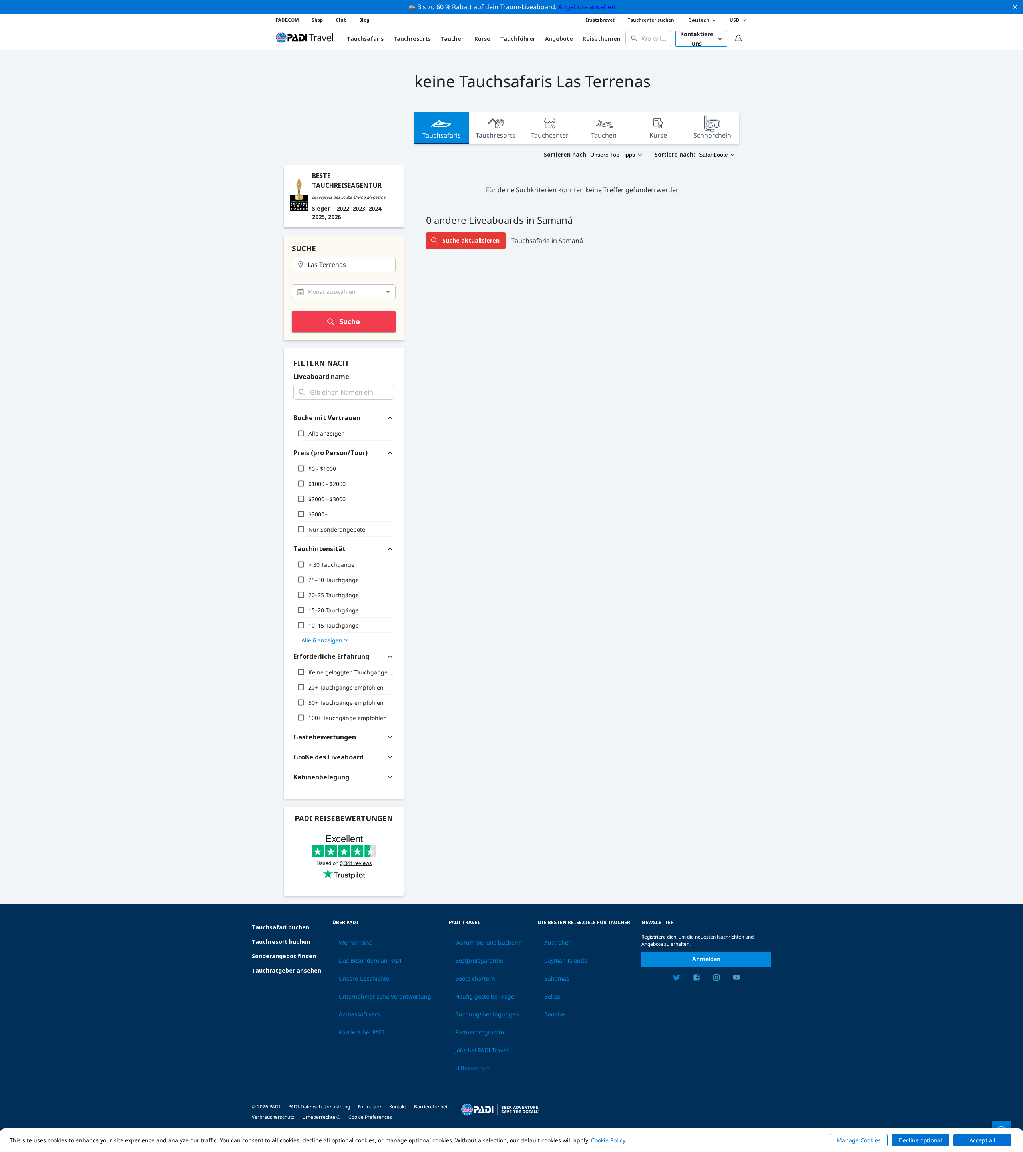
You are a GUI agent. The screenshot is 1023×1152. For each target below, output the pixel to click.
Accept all (982, 1140)
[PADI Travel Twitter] (677, 979)
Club (341, 20)
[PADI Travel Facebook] (697, 979)
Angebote (559, 38)
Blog (364, 20)
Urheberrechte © (321, 1117)
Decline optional (920, 1140)
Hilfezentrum (472, 1068)
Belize (552, 996)
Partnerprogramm (479, 1032)
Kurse (482, 38)
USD (734, 20)
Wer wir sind (356, 942)
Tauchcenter (550, 135)
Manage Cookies (859, 1140)
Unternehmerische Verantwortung (385, 996)
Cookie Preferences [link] (370, 1117)
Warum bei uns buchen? (488, 942)
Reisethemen (602, 38)
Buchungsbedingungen (487, 1014)
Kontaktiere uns (696, 39)
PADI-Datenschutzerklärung (319, 1106)
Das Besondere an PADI (370, 960)
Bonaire (554, 1014)
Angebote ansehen (586, 6)
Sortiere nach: (675, 154)
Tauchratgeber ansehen (286, 970)
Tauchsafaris (441, 135)
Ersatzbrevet (600, 20)
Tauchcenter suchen (650, 20)
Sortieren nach (565, 154)
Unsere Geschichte (364, 978)
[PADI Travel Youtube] (736, 979)
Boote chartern (475, 978)
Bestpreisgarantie (479, 960)
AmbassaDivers (359, 1014)
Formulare (369, 1106)
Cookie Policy (608, 1140)
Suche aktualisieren (471, 240)
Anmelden (706, 959)
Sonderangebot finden (284, 956)
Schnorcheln (712, 135)
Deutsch (698, 20)
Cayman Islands (565, 960)
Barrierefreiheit (431, 1106)
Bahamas (556, 978)
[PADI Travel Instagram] (716, 979)
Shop (317, 20)
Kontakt (397, 1106)
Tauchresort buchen (281, 941)
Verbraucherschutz (273, 1117)
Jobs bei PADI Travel (481, 1050)
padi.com (287, 20)
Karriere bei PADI (362, 1032)
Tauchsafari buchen (280, 927)
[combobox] (654, 38)
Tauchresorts (495, 135)
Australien (558, 942)
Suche (349, 321)
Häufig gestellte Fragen (486, 996)
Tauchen (452, 38)
